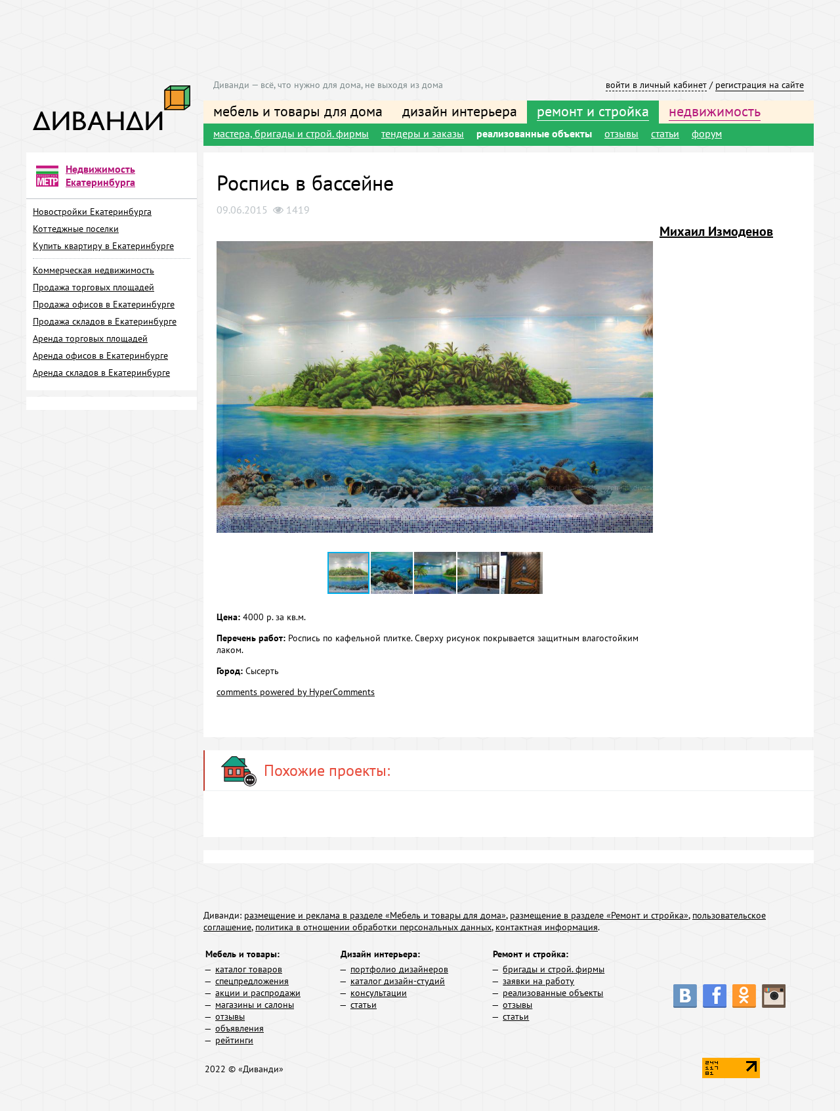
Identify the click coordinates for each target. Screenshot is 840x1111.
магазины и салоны (254, 1004)
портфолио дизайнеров (399, 969)
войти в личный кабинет (656, 85)
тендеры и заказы (422, 133)
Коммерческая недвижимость (93, 270)
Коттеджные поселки (76, 229)
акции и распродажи (258, 993)
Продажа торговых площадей (93, 287)
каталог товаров (248, 969)
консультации (378, 993)
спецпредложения (252, 981)
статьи (665, 133)
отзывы (621, 133)
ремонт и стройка (593, 111)
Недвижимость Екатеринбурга (100, 175)
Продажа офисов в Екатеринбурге (104, 304)
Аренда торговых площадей (90, 338)
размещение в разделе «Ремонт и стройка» (599, 915)
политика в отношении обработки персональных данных (373, 927)
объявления (239, 1028)
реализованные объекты (534, 133)
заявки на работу (538, 981)
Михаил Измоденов (716, 231)
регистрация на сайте (759, 85)
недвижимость (715, 111)
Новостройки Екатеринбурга (92, 211)
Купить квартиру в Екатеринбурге (103, 246)
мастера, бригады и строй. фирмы (291, 133)
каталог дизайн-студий (397, 981)
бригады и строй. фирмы (553, 969)
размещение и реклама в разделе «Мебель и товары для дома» (375, 915)
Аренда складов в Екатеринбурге (101, 372)
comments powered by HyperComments (296, 692)
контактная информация (546, 927)
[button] (641, 234)
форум (707, 133)
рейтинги (234, 1040)
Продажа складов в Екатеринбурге (105, 321)
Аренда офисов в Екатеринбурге (100, 355)
